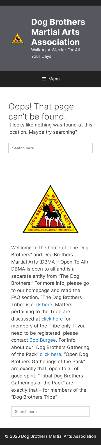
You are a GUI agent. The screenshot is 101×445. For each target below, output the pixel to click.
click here (41, 304)
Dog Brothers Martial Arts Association (58, 32)
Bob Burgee (42, 340)
